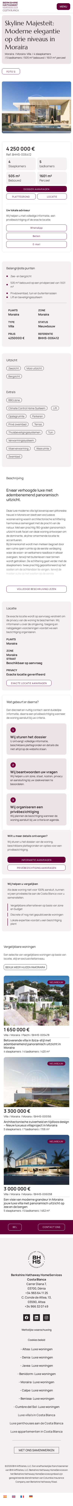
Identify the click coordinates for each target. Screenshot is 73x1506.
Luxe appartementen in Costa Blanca (36, 1431)
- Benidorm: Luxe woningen (36, 1374)
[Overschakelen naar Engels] (13, 1496)
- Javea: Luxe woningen (36, 1365)
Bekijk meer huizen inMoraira (25, 967)
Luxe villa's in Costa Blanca (36, 1415)
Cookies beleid (36, 1340)
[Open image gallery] (36, 107)
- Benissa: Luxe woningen (36, 1398)
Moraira (27, 1116)
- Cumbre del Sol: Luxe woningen (36, 1407)
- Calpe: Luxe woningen (36, 1390)
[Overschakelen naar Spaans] (5, 1496)
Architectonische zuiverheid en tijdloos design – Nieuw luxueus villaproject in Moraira (36, 1123)
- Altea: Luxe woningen (37, 1349)
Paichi (26, 1035)
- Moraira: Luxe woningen (36, 1382)
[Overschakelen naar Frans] (22, 1496)
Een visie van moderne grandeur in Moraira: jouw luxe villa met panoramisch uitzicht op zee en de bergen (34, 1203)
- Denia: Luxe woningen (36, 1357)
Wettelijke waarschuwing (36, 1329)
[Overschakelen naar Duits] (30, 1496)
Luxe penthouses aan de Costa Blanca (36, 1423)
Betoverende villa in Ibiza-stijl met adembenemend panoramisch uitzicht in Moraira (32, 1043)
